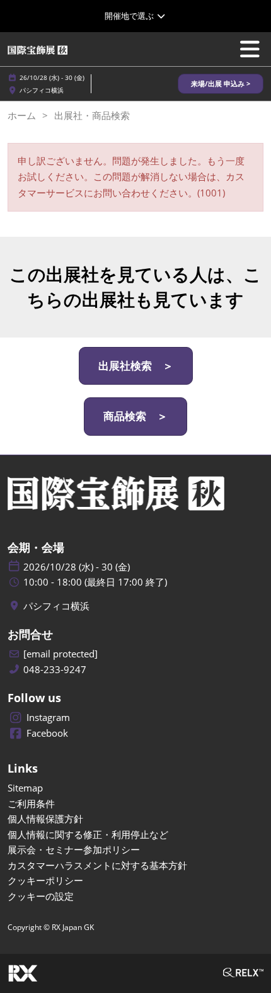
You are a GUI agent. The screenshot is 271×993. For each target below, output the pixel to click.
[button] (220, 84)
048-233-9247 (54, 670)
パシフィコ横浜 (42, 90)
